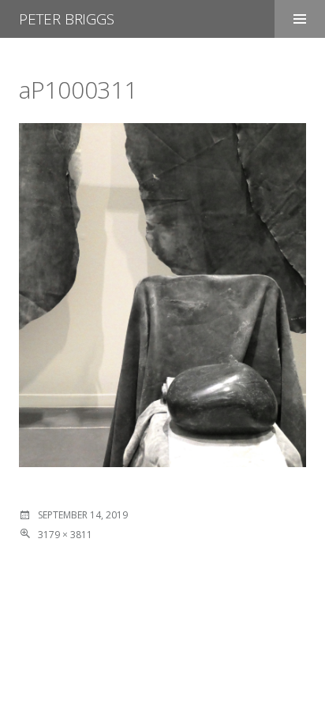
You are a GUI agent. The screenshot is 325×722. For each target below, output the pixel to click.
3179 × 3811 (65, 534)
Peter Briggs (66, 19)
